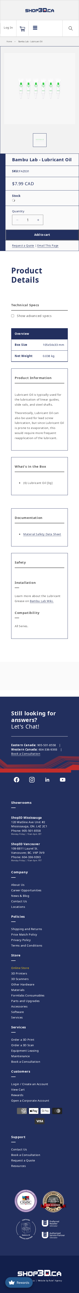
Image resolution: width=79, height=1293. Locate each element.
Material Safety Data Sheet (42, 534)
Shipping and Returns (26, 929)
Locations (18, 907)
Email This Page (48, 245)
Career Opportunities (26, 890)
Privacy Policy (21, 940)
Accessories (19, 1006)
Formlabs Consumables (28, 995)
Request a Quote (23, 245)
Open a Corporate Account (30, 1101)
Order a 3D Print (22, 1040)
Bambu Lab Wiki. (42, 601)
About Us (18, 885)
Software (17, 1012)
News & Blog (20, 896)
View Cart (18, 1090)
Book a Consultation (25, 754)
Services (17, 1017)
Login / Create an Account (29, 1084)
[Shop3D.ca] (39, 10)
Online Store (20, 968)
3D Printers (19, 973)
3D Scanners (20, 979)
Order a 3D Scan (22, 1045)
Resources (18, 1166)
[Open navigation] (35, 27)
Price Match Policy (24, 934)
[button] (22, 29)
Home (9, 41)
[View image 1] (40, 140)
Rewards (17, 1095)
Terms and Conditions (26, 945)
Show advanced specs (34, 316)
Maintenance (20, 1056)
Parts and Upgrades (25, 1001)
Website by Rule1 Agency (50, 1280)
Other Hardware (22, 984)
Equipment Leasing (25, 1051)
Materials (17, 990)
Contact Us (19, 901)
